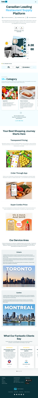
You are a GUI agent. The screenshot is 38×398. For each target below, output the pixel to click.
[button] (20, 112)
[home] (4, 2)
